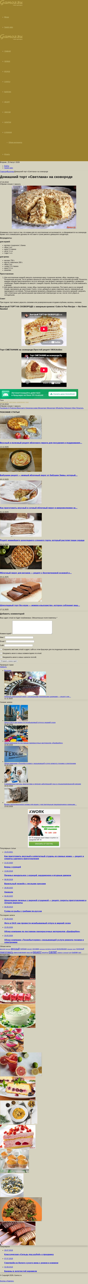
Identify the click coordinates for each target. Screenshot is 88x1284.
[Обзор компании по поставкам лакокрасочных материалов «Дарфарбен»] (16, 741)
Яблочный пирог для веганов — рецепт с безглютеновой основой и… (36, 573)
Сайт (2, 645)
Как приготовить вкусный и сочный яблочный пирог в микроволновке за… (38, 508)
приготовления (20, 952)
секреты (60, 952)
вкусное (2, 949)
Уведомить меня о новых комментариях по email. (22, 653)
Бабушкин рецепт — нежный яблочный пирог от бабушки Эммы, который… (39, 475)
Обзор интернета (15, 142)
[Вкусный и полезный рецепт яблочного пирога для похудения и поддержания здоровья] (21, 438)
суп (70, 952)
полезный (80, 949)
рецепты (45, 952)
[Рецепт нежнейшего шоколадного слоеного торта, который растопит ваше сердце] (21, 536)
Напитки (7, 122)
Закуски (7, 112)
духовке (35, 949)
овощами (69, 949)
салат (53, 952)
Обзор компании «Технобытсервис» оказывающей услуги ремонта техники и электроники (40, 763)
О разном (8, 132)
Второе (7, 71)
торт (27, 402)
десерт (29, 949)
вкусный (15, 948)
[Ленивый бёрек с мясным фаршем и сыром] (17, 979)
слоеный (65, 952)
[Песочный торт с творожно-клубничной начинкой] (17, 1148)
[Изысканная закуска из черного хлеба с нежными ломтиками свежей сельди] (12, 1051)
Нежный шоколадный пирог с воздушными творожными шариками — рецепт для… (37, 697)
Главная (3, 171)
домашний (4, 402)
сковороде (21, 402)
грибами (23, 949)
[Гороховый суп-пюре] (19, 1124)
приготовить (6, 952)
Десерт (7, 102)
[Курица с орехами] (21, 1220)
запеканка (42, 949)
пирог (74, 949)
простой (29, 952)
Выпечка (7, 92)
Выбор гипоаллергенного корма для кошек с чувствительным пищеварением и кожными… (40, 804)
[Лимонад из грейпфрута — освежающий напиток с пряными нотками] (21, 1075)
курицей (53, 949)
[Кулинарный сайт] (11, 5)
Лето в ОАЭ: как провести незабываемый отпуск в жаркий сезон (30, 722)
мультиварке (62, 949)
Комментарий (6, 634)
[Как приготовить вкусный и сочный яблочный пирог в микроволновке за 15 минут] (21, 504)
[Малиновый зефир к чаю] (17, 1003)
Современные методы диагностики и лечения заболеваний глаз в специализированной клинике (42, 784)
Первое (7, 61)
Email (2, 641)
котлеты (48, 949)
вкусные (8, 949)
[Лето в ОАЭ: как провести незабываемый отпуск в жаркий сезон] (16, 720)
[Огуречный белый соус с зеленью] (17, 1027)
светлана (12, 402)
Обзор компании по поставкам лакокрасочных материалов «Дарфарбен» (33, 743)
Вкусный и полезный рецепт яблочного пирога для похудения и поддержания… (41, 443)
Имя (2, 637)
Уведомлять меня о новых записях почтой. (20, 657)
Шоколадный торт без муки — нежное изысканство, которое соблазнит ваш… (40, 605)
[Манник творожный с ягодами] (17, 1100)
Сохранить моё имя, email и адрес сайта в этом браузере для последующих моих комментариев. (41, 649)
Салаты (7, 82)
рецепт (37, 952)
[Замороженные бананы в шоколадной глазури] (17, 1245)
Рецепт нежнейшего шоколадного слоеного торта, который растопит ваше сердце (42, 540)
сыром (75, 952)
